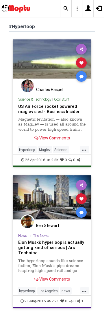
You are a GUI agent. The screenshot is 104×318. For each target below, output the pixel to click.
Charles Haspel (49, 89)
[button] (66, 9)
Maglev (45, 150)
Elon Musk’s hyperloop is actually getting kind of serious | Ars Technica (51, 247)
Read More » (52, 62)
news (66, 291)
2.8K (55, 159)
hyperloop (27, 291)
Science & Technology (34, 99)
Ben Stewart (47, 225)
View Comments (54, 138)
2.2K (55, 301)
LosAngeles (48, 291)
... (84, 149)
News (22, 235)
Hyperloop (27, 150)
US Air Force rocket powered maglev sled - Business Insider (49, 108)
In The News (39, 235)
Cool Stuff (61, 99)
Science (60, 150)
